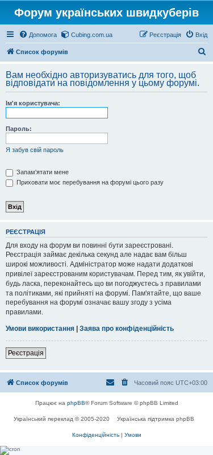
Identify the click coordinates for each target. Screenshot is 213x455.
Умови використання (40, 329)
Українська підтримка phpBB (155, 419)
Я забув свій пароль (35, 149)
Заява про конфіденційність (127, 329)
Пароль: (19, 128)
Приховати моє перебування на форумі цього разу (89, 182)
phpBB (76, 403)
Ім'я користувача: (33, 103)
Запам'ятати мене (42, 172)
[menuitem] (38, 35)
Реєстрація (26, 353)
